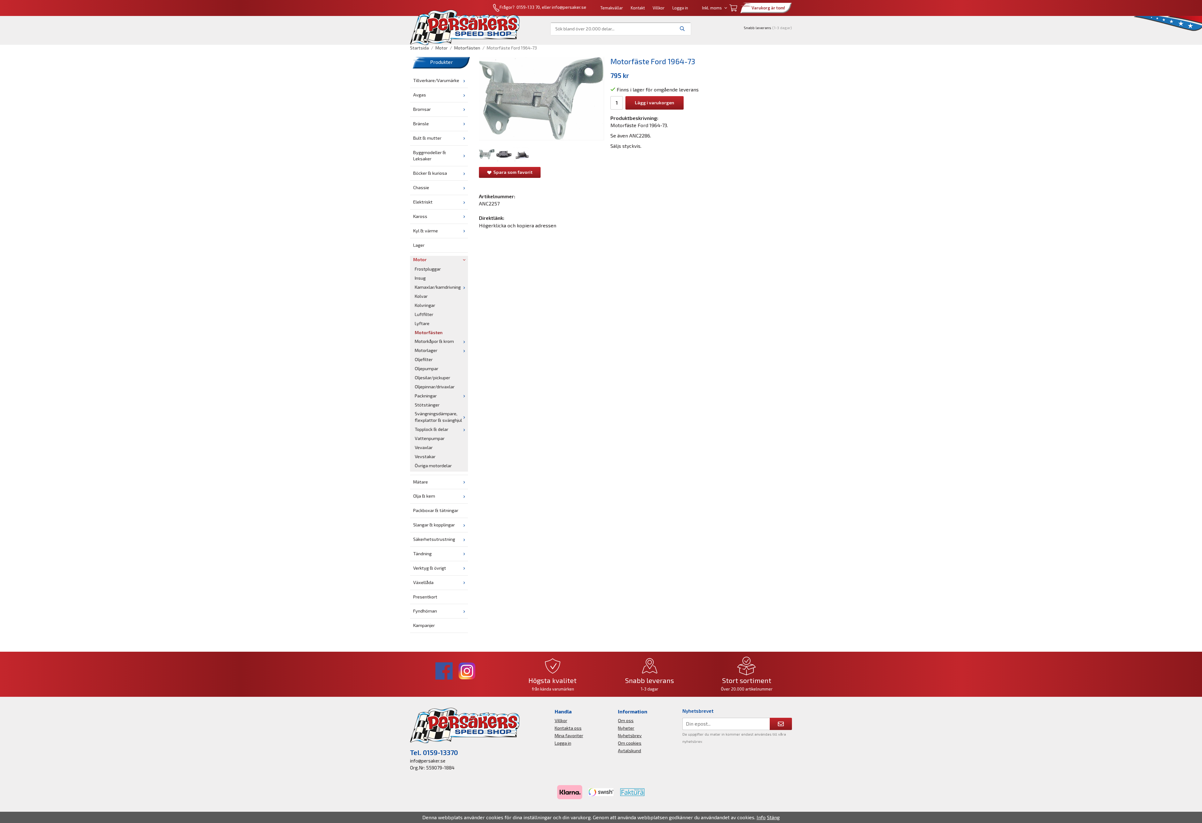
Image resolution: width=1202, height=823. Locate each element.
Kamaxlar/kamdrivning (438, 287)
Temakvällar (611, 7)
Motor (420, 259)
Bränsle (421, 123)
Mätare (420, 481)
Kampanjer (424, 625)
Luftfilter (424, 314)
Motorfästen (429, 332)
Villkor (659, 7)
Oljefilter (424, 359)
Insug (420, 278)
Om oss (626, 720)
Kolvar (421, 296)
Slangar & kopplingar (434, 524)
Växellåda (423, 582)
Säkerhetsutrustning (434, 539)
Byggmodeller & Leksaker (429, 156)
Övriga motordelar (433, 465)
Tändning (422, 553)
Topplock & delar (431, 429)
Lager (418, 245)
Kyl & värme (425, 230)
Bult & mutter (427, 138)
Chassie (421, 187)
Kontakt (638, 7)
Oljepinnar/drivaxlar (435, 386)
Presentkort (425, 596)
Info (761, 817)
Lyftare (422, 323)
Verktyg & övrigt (429, 568)
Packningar (426, 395)
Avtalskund (629, 750)
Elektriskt (423, 201)
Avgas (419, 94)
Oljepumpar (426, 368)
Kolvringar (425, 305)
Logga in (680, 7)
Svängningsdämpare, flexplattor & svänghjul (438, 417)
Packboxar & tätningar (435, 510)
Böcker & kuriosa (430, 173)
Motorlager (426, 350)
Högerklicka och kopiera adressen (517, 225)
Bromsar (422, 109)
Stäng (773, 817)
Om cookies (629, 743)
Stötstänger (427, 404)
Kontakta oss (568, 728)
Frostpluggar (428, 269)
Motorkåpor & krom (434, 341)
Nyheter (626, 728)
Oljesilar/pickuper (432, 377)
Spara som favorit (511, 172)
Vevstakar (425, 456)
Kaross (420, 216)
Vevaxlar (424, 447)
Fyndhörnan (425, 610)
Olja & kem (424, 496)
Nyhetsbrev (630, 735)
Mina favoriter (569, 735)
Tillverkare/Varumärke (436, 80)
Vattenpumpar (429, 438)
